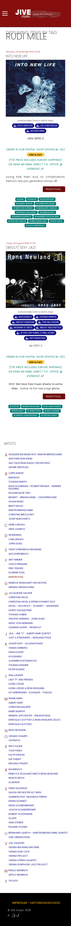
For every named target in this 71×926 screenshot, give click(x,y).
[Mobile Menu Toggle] (5, 13)
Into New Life (25, 125)
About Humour (25, 322)
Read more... (54, 189)
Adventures (37, 130)
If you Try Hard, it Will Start (37, 332)
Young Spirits (48, 316)
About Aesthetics (50, 327)
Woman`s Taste (23, 327)
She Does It (25, 316)
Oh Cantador (48, 125)
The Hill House (50, 322)
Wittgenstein (37, 338)
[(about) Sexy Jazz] (35, 279)
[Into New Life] (35, 88)
